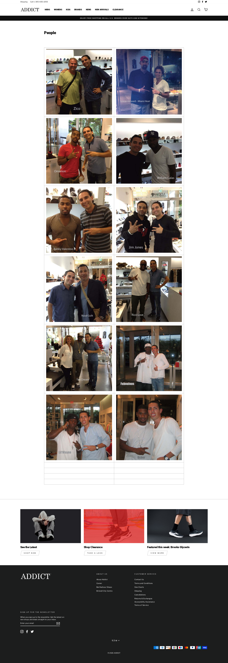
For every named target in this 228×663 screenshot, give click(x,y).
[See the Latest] (50, 526)
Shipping (24, 2)
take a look (95, 553)
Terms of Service (141, 605)
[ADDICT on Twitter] (32, 631)
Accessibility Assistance (144, 602)
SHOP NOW (30, 553)
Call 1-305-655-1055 (39, 2)
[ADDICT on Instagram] (21, 631)
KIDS (68, 9)
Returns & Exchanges (143, 599)
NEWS (88, 9)
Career (99, 583)
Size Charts (139, 587)
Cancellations (140, 595)
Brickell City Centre (104, 591)
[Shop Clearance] (114, 526)
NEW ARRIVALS (102, 9)
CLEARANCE (118, 9)
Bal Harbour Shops (104, 587)
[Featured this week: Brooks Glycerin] (177, 526)
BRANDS (78, 9)
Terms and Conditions (143, 583)
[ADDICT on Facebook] (27, 631)
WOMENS (58, 9)
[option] (114, 18)
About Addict (102, 579)
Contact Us (139, 579)
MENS (47, 9)
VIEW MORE (157, 553)
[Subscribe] (58, 623)
